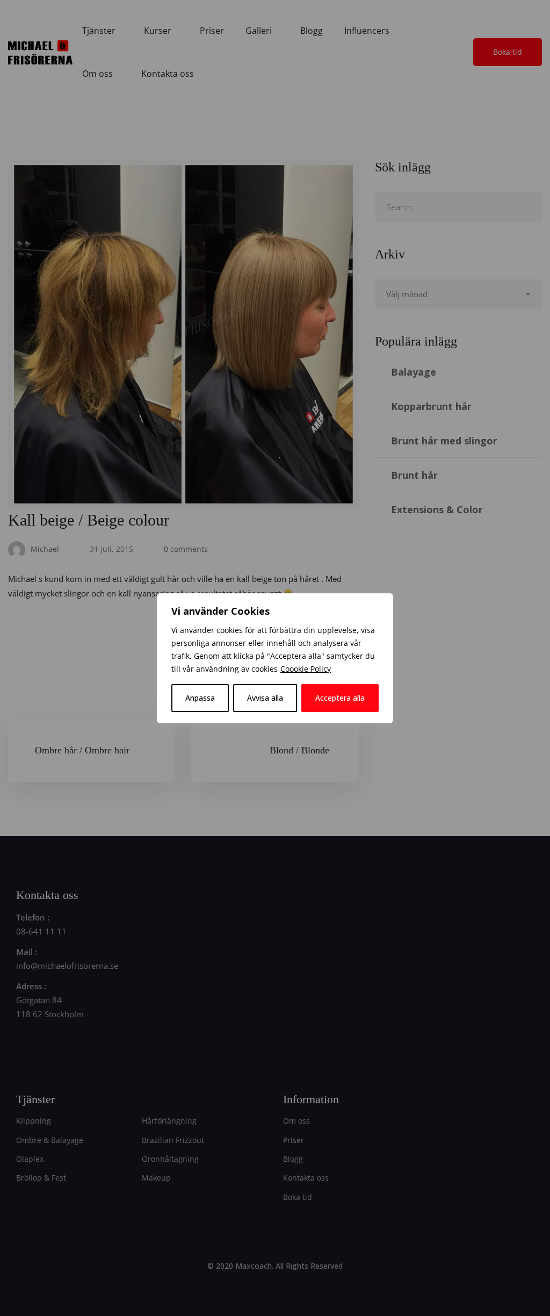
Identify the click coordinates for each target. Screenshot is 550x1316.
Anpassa (200, 698)
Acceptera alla (340, 698)
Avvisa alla (265, 698)
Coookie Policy (305, 669)
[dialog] (275, 658)
